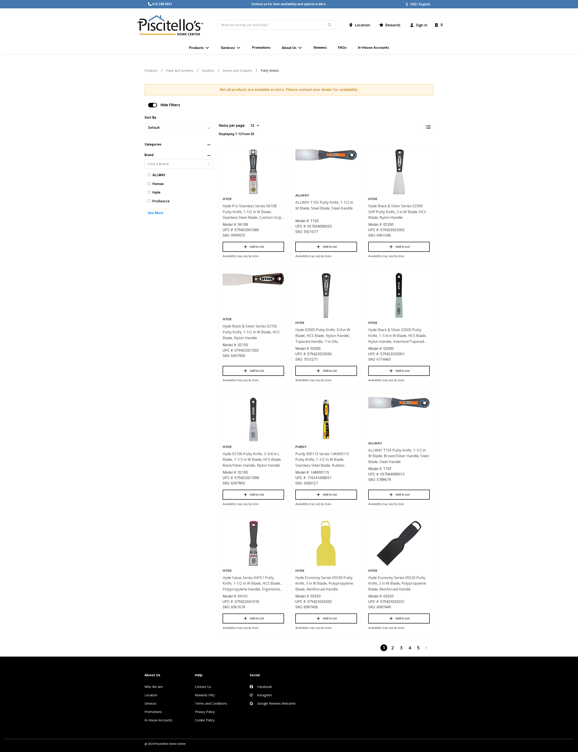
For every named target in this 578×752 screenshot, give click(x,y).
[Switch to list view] (428, 127)
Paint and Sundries (179, 70)
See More (155, 213)
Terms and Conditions (211, 703)
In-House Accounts (158, 720)
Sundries (208, 70)
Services (150, 703)
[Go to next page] (426, 648)
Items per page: (232, 125)
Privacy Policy (205, 712)
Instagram (264, 695)
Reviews (320, 48)
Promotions (153, 712)
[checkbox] (152, 105)
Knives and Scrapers (237, 70)
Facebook (264, 687)
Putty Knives (270, 70)
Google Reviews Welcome (276, 703)
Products (151, 70)
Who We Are (153, 687)
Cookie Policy (204, 720)
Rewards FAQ (205, 695)
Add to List (257, 247)
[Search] (208, 164)
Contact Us (203, 687)
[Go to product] (253, 171)
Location (150, 695)
